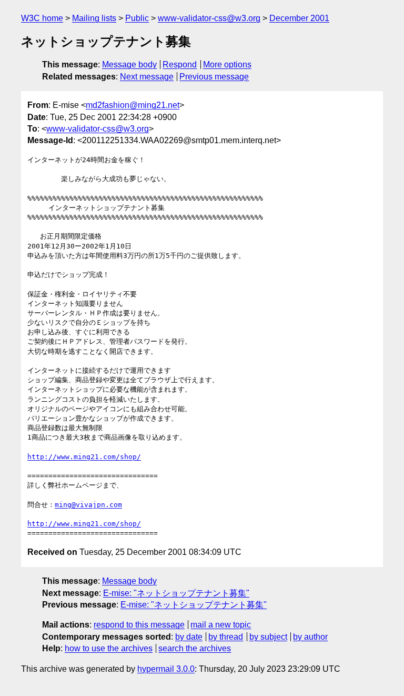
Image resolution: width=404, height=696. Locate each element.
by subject (268, 636)
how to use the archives (109, 648)
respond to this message (139, 624)
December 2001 (299, 18)
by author (310, 636)
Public (137, 18)
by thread (225, 636)
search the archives (194, 648)
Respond (180, 64)
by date (189, 636)
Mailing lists (94, 18)
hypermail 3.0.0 (166, 668)
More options (227, 64)
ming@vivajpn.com (88, 505)
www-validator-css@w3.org (209, 18)
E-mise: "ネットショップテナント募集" (176, 593)
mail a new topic (220, 624)
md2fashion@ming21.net (132, 105)
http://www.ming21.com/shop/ (84, 457)
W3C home (42, 18)
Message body (129, 64)
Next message (147, 76)
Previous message (214, 76)
